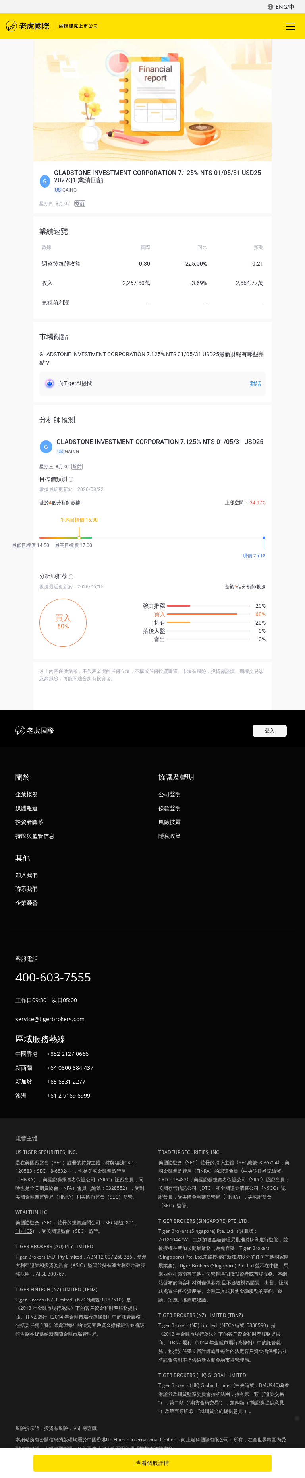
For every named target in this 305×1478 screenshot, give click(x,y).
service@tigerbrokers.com (50, 1019)
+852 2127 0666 (68, 1053)
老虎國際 (51, 25)
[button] (152, 181)
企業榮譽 (26, 902)
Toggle (291, 26)
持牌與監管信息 (34, 836)
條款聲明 (169, 808)
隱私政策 (169, 836)
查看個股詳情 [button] (152, 1463)
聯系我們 (26, 888)
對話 (255, 383)
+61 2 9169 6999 (68, 1095)
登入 (269, 730)
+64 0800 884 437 (70, 1067)
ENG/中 (285, 6)
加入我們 (26, 875)
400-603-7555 (53, 977)
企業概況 (26, 794)
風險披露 (169, 822)
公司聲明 (169, 794)
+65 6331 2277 (66, 1081)
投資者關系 (29, 822)
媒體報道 (26, 808)
